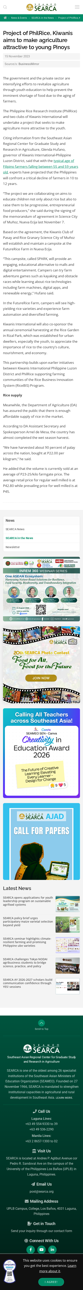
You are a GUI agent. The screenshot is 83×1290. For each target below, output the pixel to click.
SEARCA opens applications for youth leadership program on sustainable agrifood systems (28, 901)
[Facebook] (30, 1250)
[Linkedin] (52, 1250)
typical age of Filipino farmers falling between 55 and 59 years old (40, 166)
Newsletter (13, 547)
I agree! (51, 1282)
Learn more (64, 1097)
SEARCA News (15, 529)
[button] (5, 7)
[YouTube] (41, 1250)
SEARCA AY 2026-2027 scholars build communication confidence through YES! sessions (27, 983)
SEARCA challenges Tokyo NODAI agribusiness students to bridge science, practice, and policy (25, 962)
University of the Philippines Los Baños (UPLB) (40, 1169)
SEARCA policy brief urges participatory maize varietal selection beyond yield (28, 921)
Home (5, 17)
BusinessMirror (29, 64)
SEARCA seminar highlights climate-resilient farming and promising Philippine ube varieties (27, 942)
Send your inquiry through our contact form (41, 1231)
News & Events (19, 17)
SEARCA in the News (42, 17)
